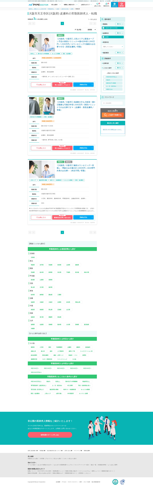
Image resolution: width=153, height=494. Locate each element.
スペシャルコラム (84, 471)
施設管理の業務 (54, 389)
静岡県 (41, 294)
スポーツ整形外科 (47, 359)
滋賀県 (33, 302)
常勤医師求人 (51, 9)
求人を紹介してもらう (62, 85)
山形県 (68, 265)
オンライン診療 (83, 393)
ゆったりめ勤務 (85, 389)
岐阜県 (33, 294)
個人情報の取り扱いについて (54, 450)
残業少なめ (109, 89)
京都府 (41, 302)
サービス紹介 (32, 464)
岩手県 (41, 265)
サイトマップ (77, 450)
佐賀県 (41, 324)
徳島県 (33, 317)
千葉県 (68, 272)
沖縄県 (33, 328)
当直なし (57, 381)
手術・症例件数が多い (84, 385)
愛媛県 (50, 317)
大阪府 (57, 9)
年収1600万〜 (74, 368)
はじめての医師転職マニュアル (63, 464)
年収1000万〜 (35, 368)
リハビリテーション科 (86, 351)
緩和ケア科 (72, 351)
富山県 (33, 287)
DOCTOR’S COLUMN (44, 471)
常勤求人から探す (33, 458)
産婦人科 (33, 351)
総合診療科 (34, 355)
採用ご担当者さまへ (95, 1)
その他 (74, 359)
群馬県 (50, 272)
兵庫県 (59, 302)
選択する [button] (119, 24)
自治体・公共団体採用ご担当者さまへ (81, 1)
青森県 (33, 265)
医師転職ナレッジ (58, 471)
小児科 (41, 347)
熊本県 (59, 324)
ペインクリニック (62, 359)
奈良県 (68, 302)
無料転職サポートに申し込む (50, 435)
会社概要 (58, 481)
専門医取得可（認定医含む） (39, 385)
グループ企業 (86, 481)
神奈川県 (86, 272)
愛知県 (50, 294)
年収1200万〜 (48, 368)
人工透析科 (60, 351)
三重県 (59, 294)
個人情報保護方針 (96, 481)
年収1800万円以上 (36, 381)
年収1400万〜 (61, 368)
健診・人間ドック (58, 355)
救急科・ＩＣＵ (73, 355)
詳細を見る (83, 84)
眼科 (50, 347)
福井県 (50, 287)
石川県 (41, 287)
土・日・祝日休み (57, 385)
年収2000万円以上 (36, 372)
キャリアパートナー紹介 (82, 464)
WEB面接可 (70, 393)
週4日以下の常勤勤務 (71, 381)
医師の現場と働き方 (71, 471)
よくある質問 (107, 1)
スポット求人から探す (70, 458)
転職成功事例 (102, 464)
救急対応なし (86, 381)
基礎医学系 (34, 359)
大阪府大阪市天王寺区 (111, 28)
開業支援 (86, 450)
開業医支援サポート (108, 471)
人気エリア (48, 393)
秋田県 (59, 265)
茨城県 (33, 272)
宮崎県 (77, 324)
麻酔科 (78, 347)
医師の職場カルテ (58, 473)
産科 (51, 351)
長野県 (50, 279)
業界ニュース (96, 471)
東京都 (77, 272)
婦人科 (43, 351)
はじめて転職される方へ (45, 464)
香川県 (41, 317)
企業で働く (59, 393)
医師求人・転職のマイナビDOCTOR (37, 9)
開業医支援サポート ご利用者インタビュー (78, 473)
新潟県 (33, 279)
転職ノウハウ (32, 471)
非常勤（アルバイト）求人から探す (51, 458)
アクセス (64, 481)
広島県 (59, 309)
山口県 (68, 309)
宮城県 (50, 265)
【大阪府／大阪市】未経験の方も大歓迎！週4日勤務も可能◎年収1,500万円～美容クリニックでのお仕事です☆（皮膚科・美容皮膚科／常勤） (76, 106)
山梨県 (41, 279)
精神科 (33, 347)
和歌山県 (77, 302)
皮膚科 (72, 9)
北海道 (33, 257)
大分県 (68, 324)
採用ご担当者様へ (32, 450)
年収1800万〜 (87, 368)
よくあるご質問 (112, 464)
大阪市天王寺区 (65, 9)
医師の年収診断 (32, 473)
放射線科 (87, 347)
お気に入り (42, 85)
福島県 (77, 265)
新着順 (90, 29)
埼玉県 (59, 272)
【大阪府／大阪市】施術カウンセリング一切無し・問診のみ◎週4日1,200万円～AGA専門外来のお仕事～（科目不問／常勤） (76, 168)
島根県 (41, 309)
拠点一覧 (102, 1)
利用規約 (42, 450)
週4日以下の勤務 (111, 83)
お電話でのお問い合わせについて (118, 1)
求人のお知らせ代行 (45, 473)
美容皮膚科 (45, 355)
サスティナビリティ (73, 481)
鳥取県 (33, 309)
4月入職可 (70, 385)
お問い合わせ (67, 450)
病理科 (84, 355)
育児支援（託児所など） (38, 389)
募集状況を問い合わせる (62, 217)
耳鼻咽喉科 (59, 347)
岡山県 (50, 309)
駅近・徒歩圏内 (35, 393)
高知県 (59, 317)
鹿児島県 (86, 324)
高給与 (48, 381)
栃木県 (41, 272)
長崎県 (50, 324)
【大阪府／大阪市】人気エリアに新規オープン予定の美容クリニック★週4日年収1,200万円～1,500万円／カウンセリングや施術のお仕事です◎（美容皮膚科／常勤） (76, 43)
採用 (81, 481)
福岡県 (33, 324)
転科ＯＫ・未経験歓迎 (69, 389)
